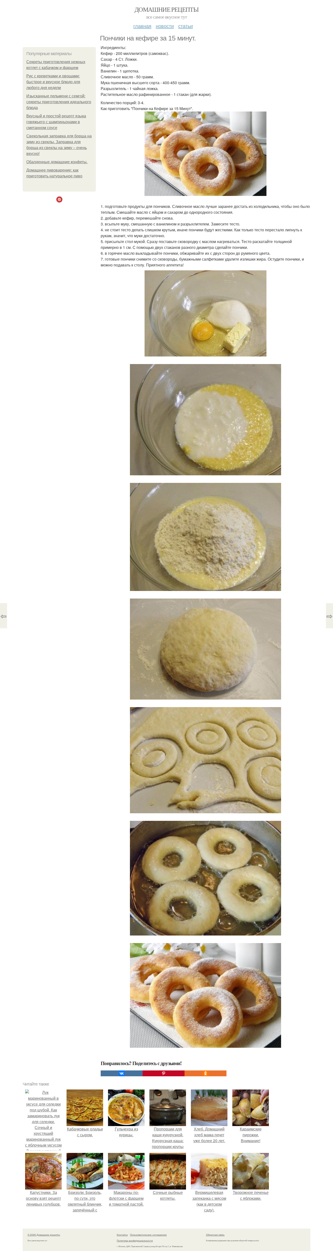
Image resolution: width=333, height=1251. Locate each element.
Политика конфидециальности (135, 1240)
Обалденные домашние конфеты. (57, 162)
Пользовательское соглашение (148, 1234)
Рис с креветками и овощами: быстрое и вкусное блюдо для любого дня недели (53, 82)
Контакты (122, 1234)
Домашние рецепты (166, 9)
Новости (165, 25)
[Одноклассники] (205, 1073)
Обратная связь (215, 1234)
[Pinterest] (164, 1073)
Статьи (185, 25)
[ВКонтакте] (122, 1073)
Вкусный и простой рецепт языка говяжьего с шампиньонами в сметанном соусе (56, 122)
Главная (142, 25)
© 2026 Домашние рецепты (44, 1234)
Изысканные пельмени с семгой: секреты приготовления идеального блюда (58, 102)
